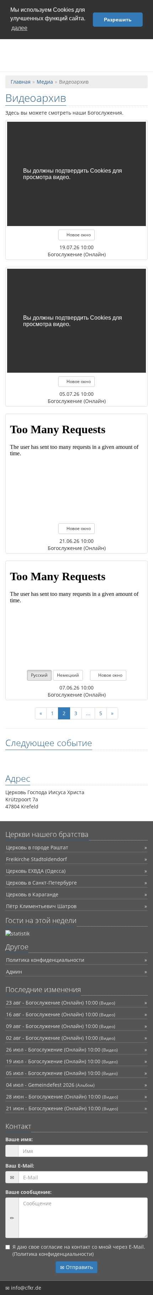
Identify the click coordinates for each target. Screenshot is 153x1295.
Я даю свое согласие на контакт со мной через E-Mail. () (78, 1250)
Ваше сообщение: (28, 1192)
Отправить (78, 1267)
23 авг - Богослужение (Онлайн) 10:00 (60, 1002)
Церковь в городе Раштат (37, 847)
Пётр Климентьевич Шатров (41, 906)
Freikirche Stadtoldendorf (36, 859)
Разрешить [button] (118, 19)
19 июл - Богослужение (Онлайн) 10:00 (62, 1061)
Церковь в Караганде (32, 894)
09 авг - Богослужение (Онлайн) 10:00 (60, 1026)
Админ (14, 971)
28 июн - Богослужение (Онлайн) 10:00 (62, 1096)
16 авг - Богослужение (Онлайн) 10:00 (60, 1014)
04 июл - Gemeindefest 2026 (50, 1084)
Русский (39, 675)
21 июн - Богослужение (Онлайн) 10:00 (62, 1108)
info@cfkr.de (25, 1287)
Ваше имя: (19, 1139)
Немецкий (68, 675)
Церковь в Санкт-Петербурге (41, 882)
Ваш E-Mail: (19, 1165)
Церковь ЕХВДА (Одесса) (35, 870)
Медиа (45, 81)
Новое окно (78, 235)
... (88, 713)
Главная (21, 81)
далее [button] (19, 28)
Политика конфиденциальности (45, 959)
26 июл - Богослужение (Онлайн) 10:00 (62, 1049)
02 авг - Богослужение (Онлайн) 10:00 (60, 1037)
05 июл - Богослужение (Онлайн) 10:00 (62, 1073)
